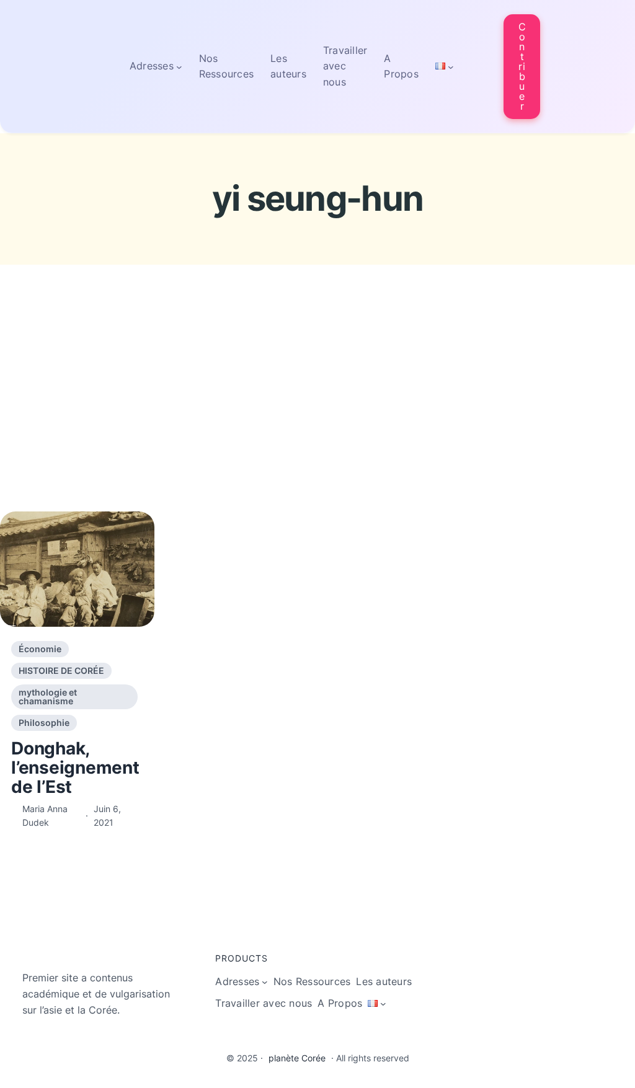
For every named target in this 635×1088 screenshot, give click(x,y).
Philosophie (44, 722)
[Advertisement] (317, 413)
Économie (40, 649)
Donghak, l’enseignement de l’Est (75, 767)
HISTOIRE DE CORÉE (61, 670)
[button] (522, 66)
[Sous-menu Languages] (451, 66)
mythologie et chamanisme (48, 696)
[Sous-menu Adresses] (179, 66)
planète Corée (297, 1058)
